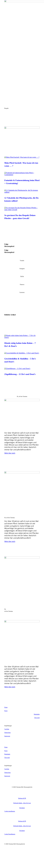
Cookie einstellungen (9, 811)
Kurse (5, 711)
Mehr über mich (9, 453)
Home (5, 707)
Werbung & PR (22, 798)
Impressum (7, 736)
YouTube (6, 729)
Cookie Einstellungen (9, 834)
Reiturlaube (37, 714)
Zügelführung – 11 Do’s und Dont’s (19, 374)
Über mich (37, 717)
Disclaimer (22, 808)
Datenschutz (7, 732)
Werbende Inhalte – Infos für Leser (22, 803)
